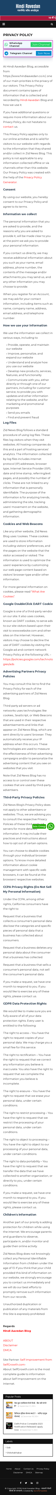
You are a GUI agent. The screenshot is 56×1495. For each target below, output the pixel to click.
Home (9, 1469)
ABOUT (8, 1340)
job (9, 1447)
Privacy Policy (43, 1469)
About (17, 1469)
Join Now (43, 53)
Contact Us (28, 1469)
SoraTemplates (40, 1491)
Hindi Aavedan (30, 100)
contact (8, 126)
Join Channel (41, 44)
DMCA (7, 1350)
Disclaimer (10, 1345)
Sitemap (39, 1472)
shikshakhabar (14, 1452)
